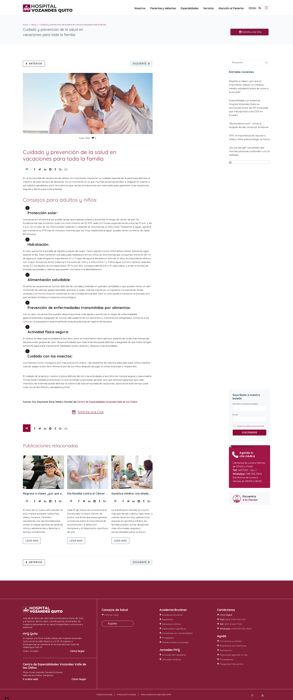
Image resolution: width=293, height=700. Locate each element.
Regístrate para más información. (173, 396)
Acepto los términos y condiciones (175, 386)
